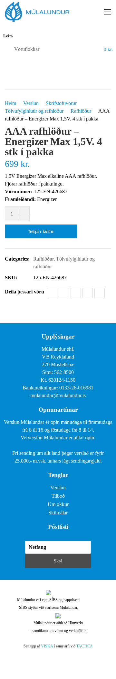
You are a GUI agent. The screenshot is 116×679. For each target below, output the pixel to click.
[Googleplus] (76, 293)
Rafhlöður (81, 111)
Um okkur (58, 504)
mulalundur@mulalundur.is (58, 395)
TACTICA (84, 646)
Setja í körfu (41, 231)
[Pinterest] (87, 293)
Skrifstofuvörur (61, 103)
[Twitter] (64, 293)
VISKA (47, 646)
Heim (10, 103)
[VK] (99, 293)
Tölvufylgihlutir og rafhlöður (34, 111)
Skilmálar (58, 512)
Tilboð (58, 496)
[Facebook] (52, 293)
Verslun (31, 103)
